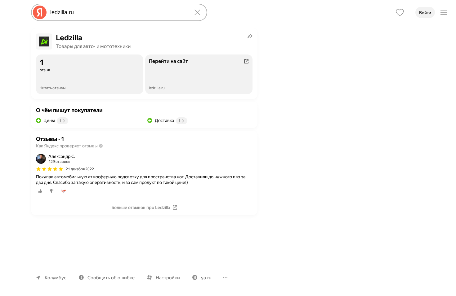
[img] (49, 169)
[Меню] (443, 12)
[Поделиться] (250, 35)
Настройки (168, 278)
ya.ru (206, 278)
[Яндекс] (40, 12)
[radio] (40, 191)
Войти (425, 12)
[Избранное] (400, 12)
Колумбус (55, 278)
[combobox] (118, 12)
